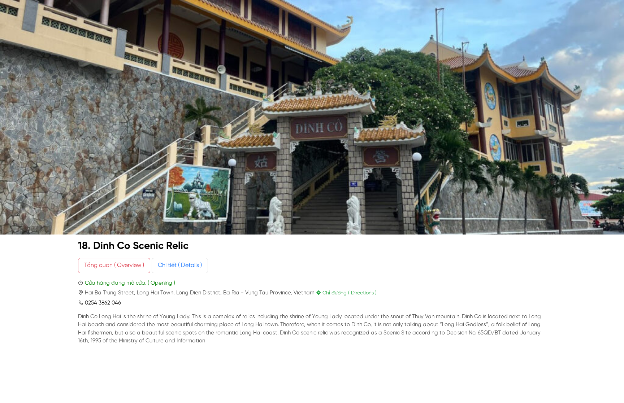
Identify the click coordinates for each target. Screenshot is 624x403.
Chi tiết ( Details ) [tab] (180, 265)
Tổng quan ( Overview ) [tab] (114, 265)
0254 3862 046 (103, 303)
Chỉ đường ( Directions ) (349, 293)
